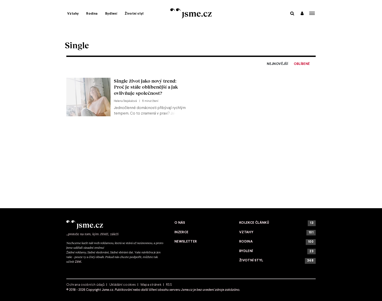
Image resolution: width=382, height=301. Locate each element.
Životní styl (134, 13)
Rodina (91, 13)
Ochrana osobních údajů (85, 284)
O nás (179, 222)
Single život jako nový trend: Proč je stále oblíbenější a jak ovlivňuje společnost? (146, 87)
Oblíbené (302, 64)
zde (78, 261)
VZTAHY (276, 232)
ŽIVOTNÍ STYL (276, 260)
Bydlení (111, 13)
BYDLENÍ (276, 251)
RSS (169, 284)
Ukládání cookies (122, 284)
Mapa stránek (151, 284)
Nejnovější (277, 64)
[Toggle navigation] (312, 13)
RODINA (276, 241)
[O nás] (115, 224)
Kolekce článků (276, 223)
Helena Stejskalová (125, 101)
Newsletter (185, 241)
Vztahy (73, 13)
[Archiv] (292, 13)
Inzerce (181, 232)
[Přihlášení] (302, 13)
